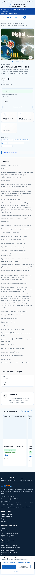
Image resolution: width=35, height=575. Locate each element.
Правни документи (7, 536)
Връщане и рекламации (9, 552)
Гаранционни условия (8, 555)
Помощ (16, 13)
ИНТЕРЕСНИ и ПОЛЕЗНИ (15, 23)
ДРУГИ (4, 143)
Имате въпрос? (17, 107)
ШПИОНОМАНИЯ (6, 25)
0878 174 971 (4, 13)
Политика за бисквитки (9, 545)
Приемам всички (9, 566)
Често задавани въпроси (9, 533)
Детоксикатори (6, 516)
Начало (3, 23)
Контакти (4, 531)
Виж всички (25, 411)
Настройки (16, 571)
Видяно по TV (6, 521)
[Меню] (3, 17)
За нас (11, 13)
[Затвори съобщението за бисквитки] (32, 558)
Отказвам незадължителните (23, 567)
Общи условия (6, 543)
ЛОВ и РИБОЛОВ (7, 146)
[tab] (12, 61)
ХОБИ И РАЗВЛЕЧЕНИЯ (21, 140)
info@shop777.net (13, 499)
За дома (4, 519)
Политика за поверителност (10, 547)
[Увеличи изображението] (31, 57)
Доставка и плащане (8, 550)
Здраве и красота (7, 514)
